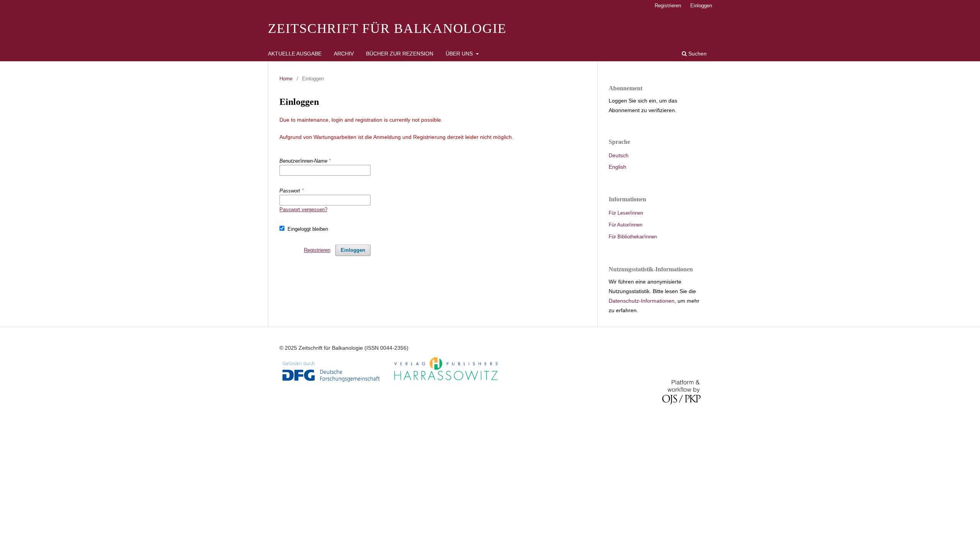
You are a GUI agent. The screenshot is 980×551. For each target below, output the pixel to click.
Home (285, 79)
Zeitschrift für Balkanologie (387, 28)
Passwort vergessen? (303, 209)
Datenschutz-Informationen (642, 301)
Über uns (460, 54)
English (617, 167)
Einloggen (701, 5)
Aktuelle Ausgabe (295, 54)
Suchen (697, 54)
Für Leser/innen (626, 213)
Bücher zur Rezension (399, 54)
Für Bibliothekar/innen (633, 237)
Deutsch (619, 155)
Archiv (344, 54)
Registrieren (668, 5)
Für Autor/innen (625, 225)
